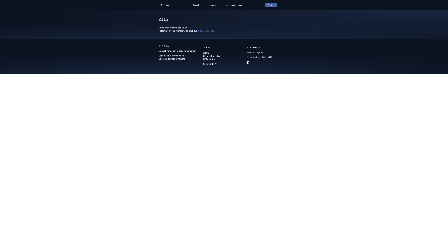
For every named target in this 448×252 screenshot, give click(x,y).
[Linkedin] (247, 62)
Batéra (164, 5)
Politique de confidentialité (259, 57)
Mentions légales (254, 52)
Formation (212, 5)
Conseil (196, 5)
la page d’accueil (206, 31)
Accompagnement (234, 5)
